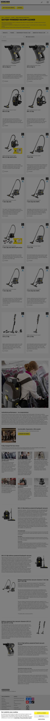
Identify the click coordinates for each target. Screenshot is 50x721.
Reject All (41, 716)
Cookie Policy (17, 718)
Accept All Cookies (41, 713)
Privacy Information (24, 718)
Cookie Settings (41, 719)
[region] (25, 715)
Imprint (30, 718)
